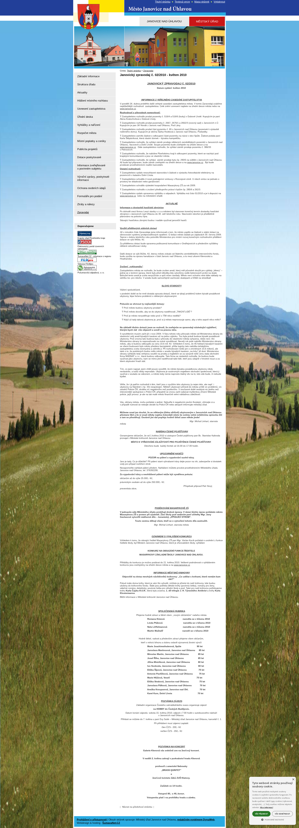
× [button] (293, 779)
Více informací (266, 807)
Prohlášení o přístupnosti (92, 819)
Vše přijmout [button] (261, 814)
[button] (272, 819)
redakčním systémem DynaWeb (196, 819)
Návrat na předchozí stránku (137, 807)
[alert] (272, 801)
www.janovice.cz (128, 108)
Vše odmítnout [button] (282, 814)
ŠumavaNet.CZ (111, 823)
